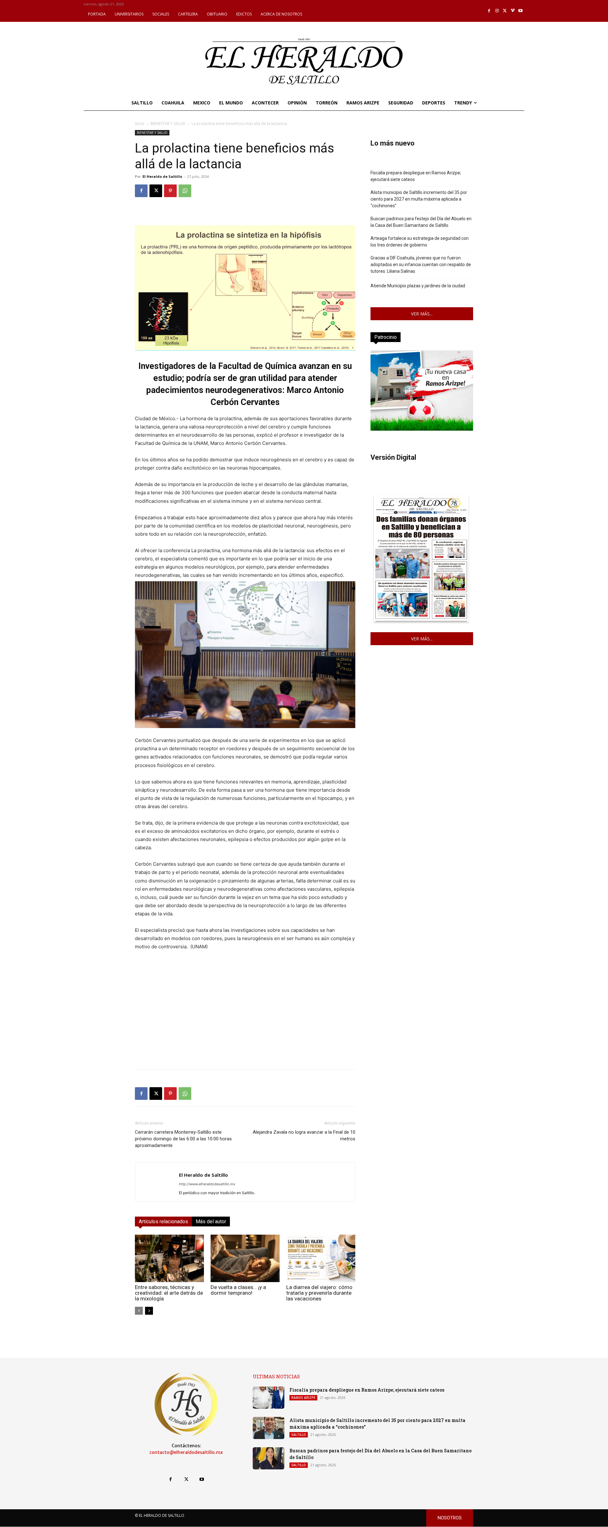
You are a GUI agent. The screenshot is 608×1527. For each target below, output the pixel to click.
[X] (505, 11)
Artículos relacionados (163, 1221)
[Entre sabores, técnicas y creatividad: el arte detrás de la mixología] (169, 1258)
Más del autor (211, 1221)
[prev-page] (139, 1311)
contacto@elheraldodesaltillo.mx (186, 1452)
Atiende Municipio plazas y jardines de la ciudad (417, 285)
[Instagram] (497, 11)
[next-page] (149, 1311)
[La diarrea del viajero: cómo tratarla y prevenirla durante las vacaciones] (320, 1258)
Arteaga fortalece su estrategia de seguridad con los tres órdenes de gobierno (419, 241)
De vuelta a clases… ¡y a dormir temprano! (238, 1290)
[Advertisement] (245, 1019)
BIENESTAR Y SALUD (168, 123)
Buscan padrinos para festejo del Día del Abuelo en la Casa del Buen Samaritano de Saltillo (421, 222)
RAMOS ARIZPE (303, 1397)
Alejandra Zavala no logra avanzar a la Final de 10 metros (304, 1135)
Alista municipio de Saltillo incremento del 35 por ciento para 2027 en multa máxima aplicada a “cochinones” (418, 199)
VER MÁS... (422, 314)
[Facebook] (489, 11)
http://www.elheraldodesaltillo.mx (207, 1184)
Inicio (139, 123)
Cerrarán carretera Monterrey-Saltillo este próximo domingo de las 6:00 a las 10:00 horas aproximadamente (183, 1138)
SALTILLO (298, 1434)
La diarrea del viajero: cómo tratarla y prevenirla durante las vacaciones (319, 1293)
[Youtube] (520, 11)
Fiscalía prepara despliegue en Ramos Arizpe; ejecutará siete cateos (415, 176)
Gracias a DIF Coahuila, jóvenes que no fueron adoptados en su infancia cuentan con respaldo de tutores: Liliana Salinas (420, 264)
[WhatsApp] (185, 190)
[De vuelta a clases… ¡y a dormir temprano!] (245, 1258)
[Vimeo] (513, 11)
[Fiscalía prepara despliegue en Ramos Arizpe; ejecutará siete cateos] (268, 1398)
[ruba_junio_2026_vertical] (421, 429)
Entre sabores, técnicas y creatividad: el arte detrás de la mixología (169, 1293)
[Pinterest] (170, 190)
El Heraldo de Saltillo (162, 176)
